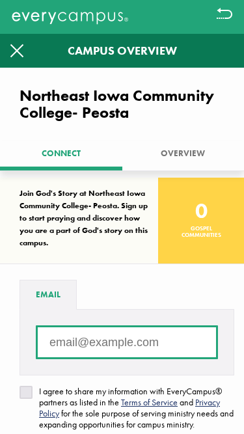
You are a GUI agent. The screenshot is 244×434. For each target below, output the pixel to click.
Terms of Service (149, 402)
